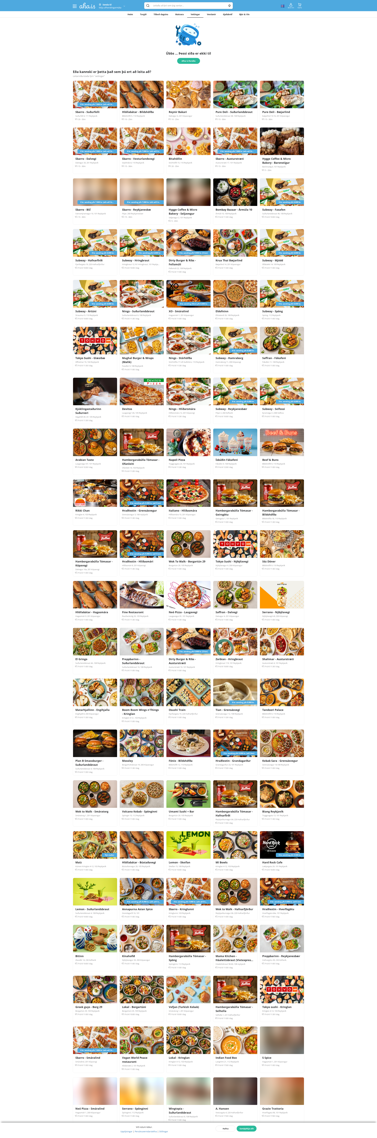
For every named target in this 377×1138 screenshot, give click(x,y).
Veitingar (195, 14)
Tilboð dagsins (161, 14)
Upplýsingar (126, 1131)
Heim (130, 14)
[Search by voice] (229, 5)
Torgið (143, 14)
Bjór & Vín (244, 14)
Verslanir (211, 14)
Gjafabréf (227, 14)
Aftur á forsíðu (189, 61)
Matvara (179, 14)
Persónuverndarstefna (146, 1131)
